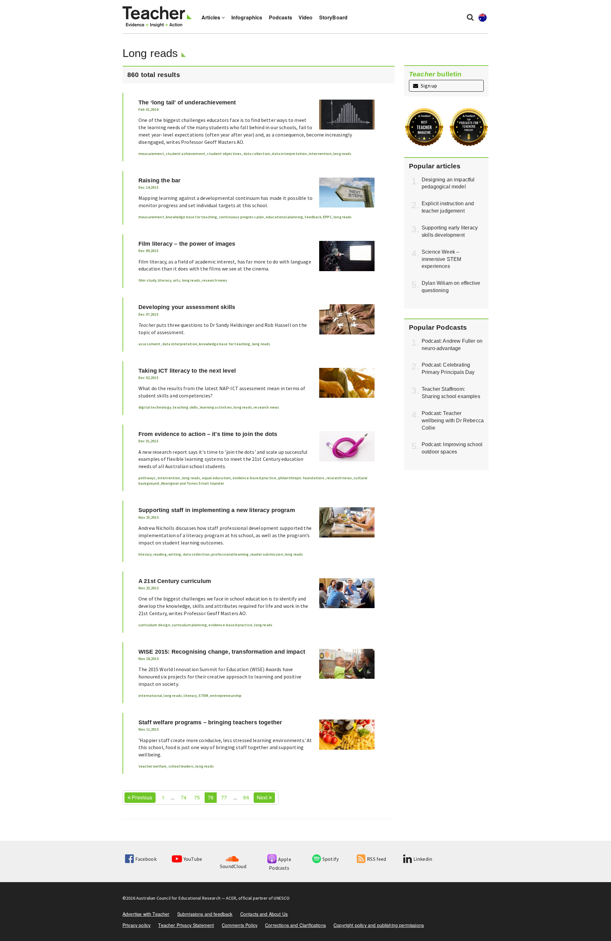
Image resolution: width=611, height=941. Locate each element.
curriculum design (154, 624)
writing (174, 554)
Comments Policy (239, 925)
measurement (151, 153)
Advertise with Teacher (146, 914)
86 (246, 797)
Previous (141, 797)
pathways (147, 477)
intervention (320, 153)
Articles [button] (211, 17)
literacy (164, 280)
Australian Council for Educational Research (178, 898)
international (150, 695)
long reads (342, 153)
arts (176, 280)
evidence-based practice (255, 477)
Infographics (247, 17)
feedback (313, 216)
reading (160, 554)
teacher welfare (152, 766)
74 (183, 797)
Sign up (428, 85)
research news (214, 280)
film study (147, 280)
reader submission (266, 554)
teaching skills (185, 407)
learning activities (216, 407)
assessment (149, 343)
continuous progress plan (241, 216)
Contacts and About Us (264, 914)
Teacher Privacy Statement (186, 925)
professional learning (230, 554)
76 (211, 797)
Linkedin (422, 859)
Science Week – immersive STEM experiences (441, 259)
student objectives (224, 153)
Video (305, 17)
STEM (203, 695)
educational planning (284, 216)
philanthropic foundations (301, 477)
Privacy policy (137, 925)
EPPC (327, 216)
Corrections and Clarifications (295, 925)
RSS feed (376, 859)
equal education (216, 477)
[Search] (470, 17)
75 (197, 797)
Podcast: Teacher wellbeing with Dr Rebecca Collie (453, 421)
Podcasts (280, 17)
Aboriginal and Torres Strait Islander (192, 483)
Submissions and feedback (205, 914)
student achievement (185, 153)
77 (224, 797)
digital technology (154, 407)
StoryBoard (333, 17)
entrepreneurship (226, 695)
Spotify (330, 859)
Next (263, 797)
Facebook (145, 859)
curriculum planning (189, 624)
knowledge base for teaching (191, 216)
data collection (256, 153)
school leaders (181, 766)
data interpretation (289, 153)
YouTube (193, 859)
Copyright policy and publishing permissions (379, 925)
